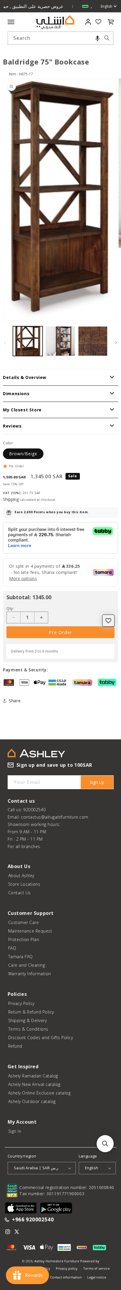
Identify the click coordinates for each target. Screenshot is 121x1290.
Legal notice (96, 1277)
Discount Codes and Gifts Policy (40, 1037)
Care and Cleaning (26, 965)
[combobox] (60, 38)
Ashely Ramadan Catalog (33, 1076)
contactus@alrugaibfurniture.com (54, 817)
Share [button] (15, 700)
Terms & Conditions (28, 1029)
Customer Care (23, 922)
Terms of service (96, 1268)
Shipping (11, 499)
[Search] (106, 38)
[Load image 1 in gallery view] (28, 341)
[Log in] (88, 21)
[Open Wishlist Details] (98, 22)
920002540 (34, 809)
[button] (97, 38)
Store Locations (24, 884)
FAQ (12, 948)
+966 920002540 (33, 1220)
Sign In (14, 1131)
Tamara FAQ (20, 956)
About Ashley (21, 875)
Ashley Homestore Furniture (56, 1261)
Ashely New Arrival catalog (34, 1084)
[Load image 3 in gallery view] (93, 341)
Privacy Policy (21, 1003)
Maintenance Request (30, 931)
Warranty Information (29, 973)
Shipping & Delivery (27, 1020)
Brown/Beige (23, 453)
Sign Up (97, 782)
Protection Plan (23, 939)
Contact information (66, 1277)
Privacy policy (67, 1268)
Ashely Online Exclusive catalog (39, 1093)
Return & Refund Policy (31, 1012)
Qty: (10, 608)
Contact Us (19, 892)
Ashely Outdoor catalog (32, 1101)
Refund (15, 1046)
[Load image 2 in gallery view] (60, 341)
